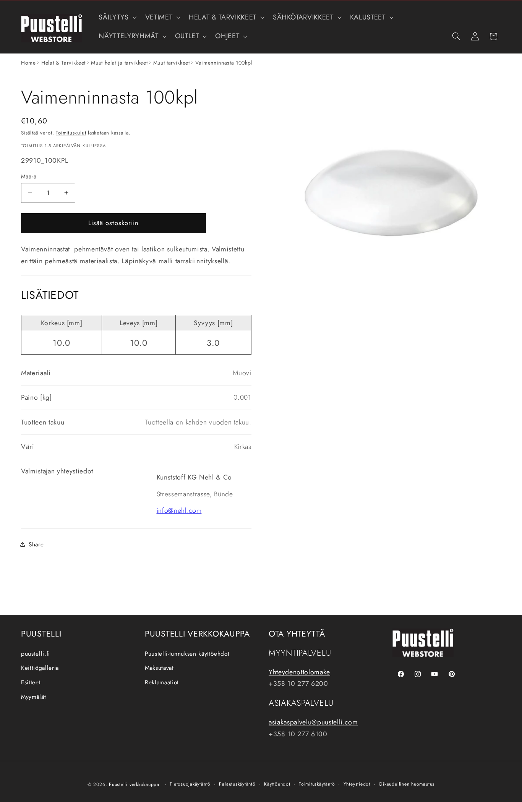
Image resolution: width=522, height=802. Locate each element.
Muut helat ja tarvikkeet (119, 62)
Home (28, 62)
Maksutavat (159, 668)
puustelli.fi (35, 654)
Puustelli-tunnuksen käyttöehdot (187, 654)
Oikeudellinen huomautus (406, 784)
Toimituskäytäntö (317, 784)
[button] (117, 17)
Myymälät (33, 697)
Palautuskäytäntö (237, 784)
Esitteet (31, 682)
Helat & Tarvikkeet (63, 62)
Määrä (28, 176)
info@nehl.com (179, 510)
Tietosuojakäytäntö (190, 784)
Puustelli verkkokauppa (134, 784)
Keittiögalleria (40, 668)
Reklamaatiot (162, 682)
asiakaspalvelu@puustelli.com (313, 722)
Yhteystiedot (357, 784)
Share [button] (36, 544)
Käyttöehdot (277, 784)
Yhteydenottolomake (299, 672)
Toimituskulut (71, 132)
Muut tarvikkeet (171, 62)
